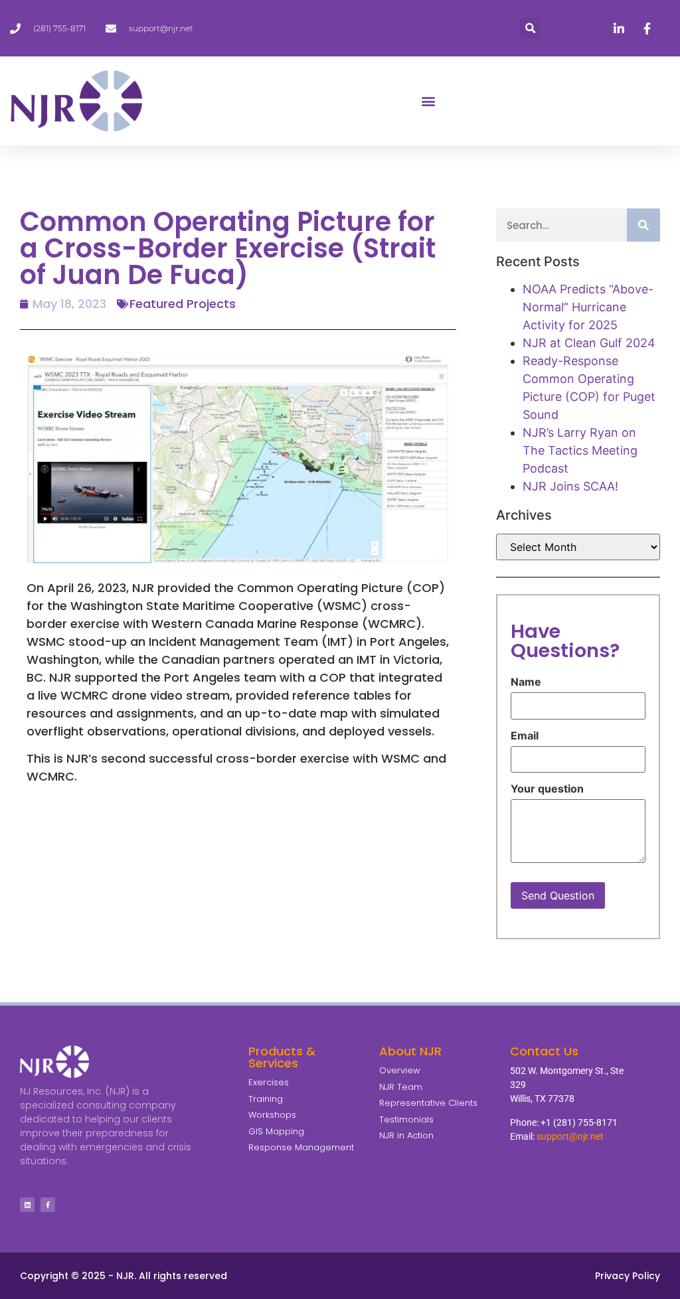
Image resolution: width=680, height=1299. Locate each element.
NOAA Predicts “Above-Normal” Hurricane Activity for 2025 (588, 307)
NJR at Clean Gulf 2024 (589, 343)
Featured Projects (182, 303)
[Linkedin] (27, 1204)
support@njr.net (570, 1136)
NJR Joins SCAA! (570, 486)
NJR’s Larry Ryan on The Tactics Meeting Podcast (580, 450)
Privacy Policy (627, 1275)
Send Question (557, 895)
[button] (530, 28)
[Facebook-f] (48, 1204)
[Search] (643, 225)
